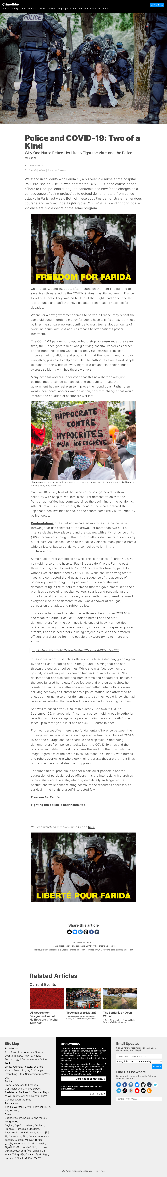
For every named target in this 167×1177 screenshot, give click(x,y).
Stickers (38, 1066)
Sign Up (157, 1067)
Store (42, 8)
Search (51, 8)
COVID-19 (90, 946)
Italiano (42, 170)
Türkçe (39, 1139)
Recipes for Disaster (30, 1092)
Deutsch (39, 1125)
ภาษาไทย (26, 1150)
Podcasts (33, 8)
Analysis (29, 1052)
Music (17, 1070)
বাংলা (34, 1147)
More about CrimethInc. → (90, 1079)
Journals (17, 1066)
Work (28, 1088)
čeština (9, 1139)
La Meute (127, 482)
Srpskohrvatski (36, 1143)
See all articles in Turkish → (94, 8)
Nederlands (20, 1143)
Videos (9, 1070)
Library (14, 8)
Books (5, 8)
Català (29, 1154)
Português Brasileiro (57, 170)
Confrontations (42, 523)
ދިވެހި (36, 1154)
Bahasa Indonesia (39, 1136)
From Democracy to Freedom (22, 1085)
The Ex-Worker (13, 1106)
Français (33, 170)
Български (15, 1136)
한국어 (16, 1147)
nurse (108, 946)
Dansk (8, 1150)
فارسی (8, 1143)
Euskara (19, 1139)
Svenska (42, 1147)
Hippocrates (37, 482)
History (18, 1055)
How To (27, 1055)
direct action (64, 946)
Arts (7, 1052)
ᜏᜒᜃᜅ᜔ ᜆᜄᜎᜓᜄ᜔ (33, 1158)
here (91, 827)
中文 (24, 1136)
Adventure (17, 1052)
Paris (73, 946)
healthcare (100, 946)
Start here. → (97, 1094)
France (55, 946)
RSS (16, 1049)
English (9, 1125)
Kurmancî (10, 1158)
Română (26, 1147)
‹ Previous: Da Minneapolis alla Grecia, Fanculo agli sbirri (59, 950)
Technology (11, 1059)
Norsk (20, 1158)
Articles (9, 1048)
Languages (62, 8)
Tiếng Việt (18, 1154)
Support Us (157, 5)
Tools (23, 8)
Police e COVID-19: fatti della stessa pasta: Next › (111, 950)
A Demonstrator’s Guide (33, 1059)
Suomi (40, 1132)
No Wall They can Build (36, 1106)
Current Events (36, 165)
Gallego (43, 1154)
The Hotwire (12, 1110)
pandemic (80, 946)
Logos (25, 1070)
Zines (8, 1066)
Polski (19, 1132)
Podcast (10, 1103)
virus (113, 946)
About (73, 8)
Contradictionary (14, 1088)
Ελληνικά (29, 1132)
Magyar (29, 1139)
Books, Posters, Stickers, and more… (26, 1117)
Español (19, 1125)
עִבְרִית (16, 1150)
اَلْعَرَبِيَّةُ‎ (8, 1147)
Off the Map (24, 1099)
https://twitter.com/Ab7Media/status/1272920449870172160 (75, 650)
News (37, 1055)
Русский (10, 1132)
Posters (28, 1066)
